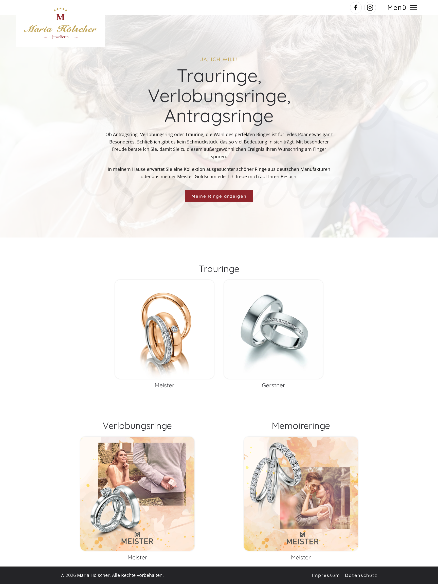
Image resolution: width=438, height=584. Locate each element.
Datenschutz (361, 575)
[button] (402, 7)
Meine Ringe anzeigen (219, 196)
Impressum (326, 575)
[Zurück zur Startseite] (60, 23)
